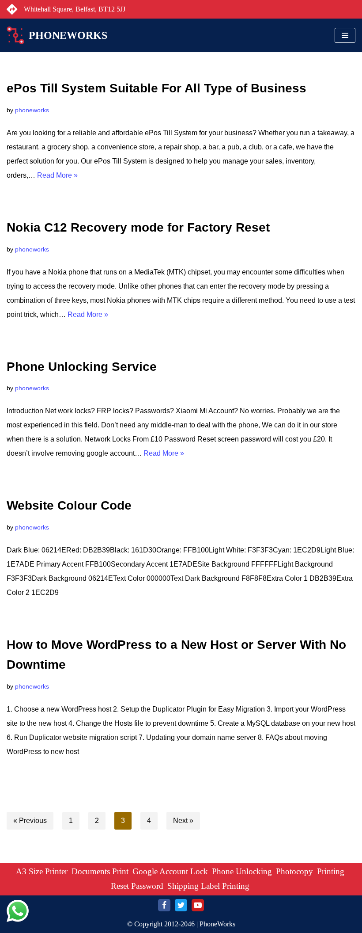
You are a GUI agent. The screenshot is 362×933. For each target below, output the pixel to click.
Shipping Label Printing (208, 886)
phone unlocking (242, 871)
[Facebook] (164, 905)
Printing (330, 871)
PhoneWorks (217, 924)
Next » (183, 820)
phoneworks (32, 110)
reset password (137, 886)
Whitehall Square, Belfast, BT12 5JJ (74, 9)
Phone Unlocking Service (82, 366)
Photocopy (294, 871)
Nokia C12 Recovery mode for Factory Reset (138, 227)
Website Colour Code (69, 505)
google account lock (170, 871)
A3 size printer (42, 871)
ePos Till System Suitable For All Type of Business (156, 88)
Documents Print (100, 871)
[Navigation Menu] (345, 35)
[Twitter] (181, 905)
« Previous (30, 820)
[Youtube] (198, 905)
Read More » (57, 175)
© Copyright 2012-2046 (161, 924)
